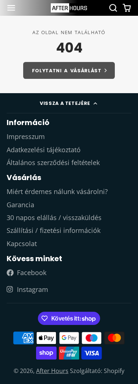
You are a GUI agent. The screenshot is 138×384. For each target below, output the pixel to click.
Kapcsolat (22, 243)
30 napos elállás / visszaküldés (54, 217)
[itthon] (69, 7)
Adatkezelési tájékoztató (44, 149)
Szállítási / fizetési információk (53, 230)
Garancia (20, 204)
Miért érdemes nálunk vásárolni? (57, 191)
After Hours (52, 371)
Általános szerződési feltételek (53, 162)
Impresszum (26, 136)
